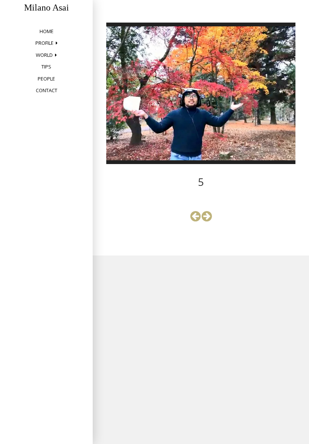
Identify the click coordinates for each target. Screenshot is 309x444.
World (44, 55)
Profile (44, 43)
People (46, 78)
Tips (46, 66)
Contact (46, 90)
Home (47, 31)
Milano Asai (46, 7)
